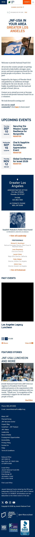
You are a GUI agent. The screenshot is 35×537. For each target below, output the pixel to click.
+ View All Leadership (17, 236)
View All (28, 343)
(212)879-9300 (6, 463)
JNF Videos (5, 429)
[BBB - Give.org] (25, 527)
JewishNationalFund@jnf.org (15, 409)
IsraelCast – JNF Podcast (9, 427)
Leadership (5, 432)
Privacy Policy (6, 443)
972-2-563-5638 (7, 478)
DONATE (27, 2)
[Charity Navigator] (13, 527)
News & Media (6, 435)
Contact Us (5, 445)
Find (26, 12)
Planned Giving (6, 419)
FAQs (3, 448)
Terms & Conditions (7, 450)
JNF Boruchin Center (8, 422)
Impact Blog (5, 424)
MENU (4, 2)
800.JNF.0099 (11, 406)
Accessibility (5, 440)
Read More (29, 400)
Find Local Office (6, 483)
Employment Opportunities (10, 437)
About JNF (5, 416)
